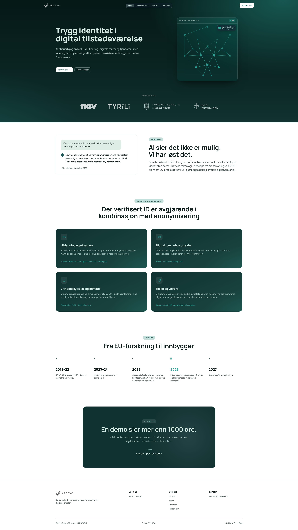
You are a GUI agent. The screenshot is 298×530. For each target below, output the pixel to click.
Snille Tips (238, 523)
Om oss (155, 5)
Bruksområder (142, 5)
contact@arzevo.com (149, 453)
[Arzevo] (52, 5)
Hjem (130, 5)
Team (171, 500)
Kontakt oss (247, 5)
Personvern (174, 508)
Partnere (166, 5)
